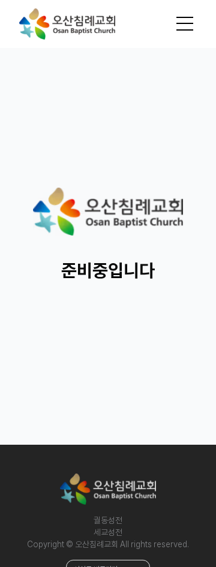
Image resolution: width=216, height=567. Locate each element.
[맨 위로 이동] (182, 533)
